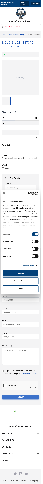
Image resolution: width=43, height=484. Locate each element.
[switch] (35, 241)
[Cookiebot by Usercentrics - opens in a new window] (28, 193)
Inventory (35, 3)
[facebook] (15, 473)
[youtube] (26, 473)
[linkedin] (20, 473)
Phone (4, 333)
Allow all (20, 273)
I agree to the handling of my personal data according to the (21, 372)
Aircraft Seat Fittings (16, 35)
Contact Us (24, 3)
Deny (20, 289)
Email (4, 321)
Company (5, 308)
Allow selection (20, 281)
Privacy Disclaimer (30, 374)
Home (4, 35)
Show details (28, 266)
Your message (7, 346)
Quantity (8, 184)
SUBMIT (21, 397)
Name (4, 296)
